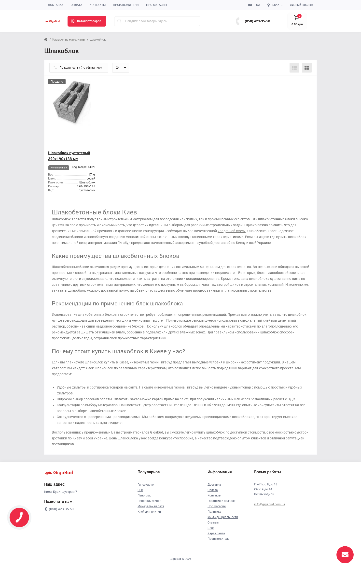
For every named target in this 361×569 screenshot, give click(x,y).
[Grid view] (307, 68)
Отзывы (213, 522)
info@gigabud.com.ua (269, 504)
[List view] (294, 68)
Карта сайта (216, 533)
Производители (126, 5)
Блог (211, 528)
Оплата (76, 5)
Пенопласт (145, 495)
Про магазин (156, 5)
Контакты (98, 5)
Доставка (55, 5)
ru (250, 5)
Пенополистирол (149, 501)
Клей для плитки (149, 511)
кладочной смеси (232, 231)
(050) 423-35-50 (257, 21)
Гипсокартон (146, 484)
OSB (140, 490)
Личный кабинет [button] (301, 5)
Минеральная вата (151, 506)
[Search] (119, 21)
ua (258, 5)
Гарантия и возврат (222, 501)
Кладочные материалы (68, 39)
